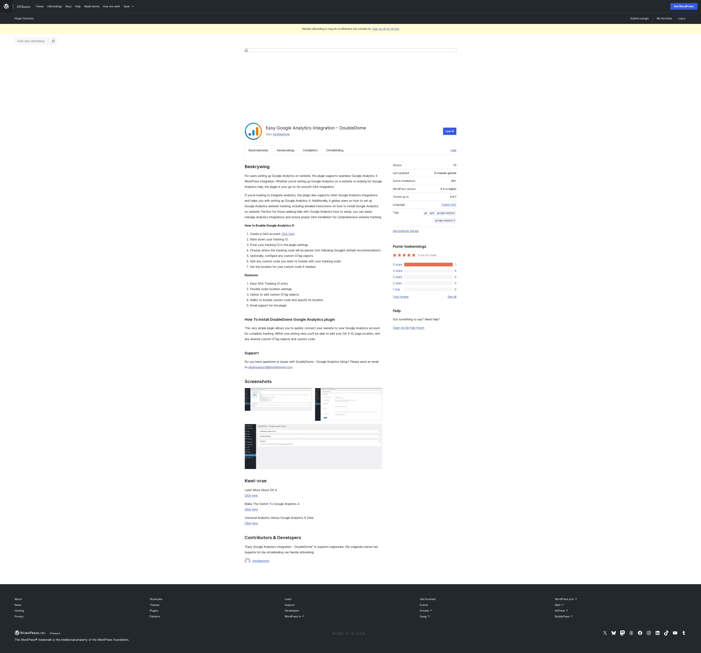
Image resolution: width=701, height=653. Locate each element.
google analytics (446, 213)
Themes (155, 604)
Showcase (156, 599)
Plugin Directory (24, 18)
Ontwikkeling (334, 150)
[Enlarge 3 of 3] (377, 429)
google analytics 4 (445, 220)
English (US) (449, 204)
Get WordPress (684, 6)
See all (452, 296)
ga (425, 213)
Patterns (155, 616)
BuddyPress (564, 616)
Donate (426, 610)
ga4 (432, 213)
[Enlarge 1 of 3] (307, 393)
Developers (292, 610)
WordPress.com (566, 599)
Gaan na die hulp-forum (408, 328)
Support (290, 604)
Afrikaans (54, 633)
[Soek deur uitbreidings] (53, 41)
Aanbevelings (285, 150)
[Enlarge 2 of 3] (377, 393)
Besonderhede (258, 150)
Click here (287, 234)
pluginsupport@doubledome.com (270, 367)
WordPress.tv (294, 616)
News (18, 604)
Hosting (19, 610)
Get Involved (428, 599)
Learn (288, 599)
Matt (559, 604)
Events (424, 604)
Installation (310, 150)
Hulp (453, 150)
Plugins (154, 610)
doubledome (281, 134)
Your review (401, 296)
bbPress (561, 610)
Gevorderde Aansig (406, 231)
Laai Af (449, 131)
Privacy (19, 616)
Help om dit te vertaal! (385, 28)
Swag (425, 616)
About (18, 599)
